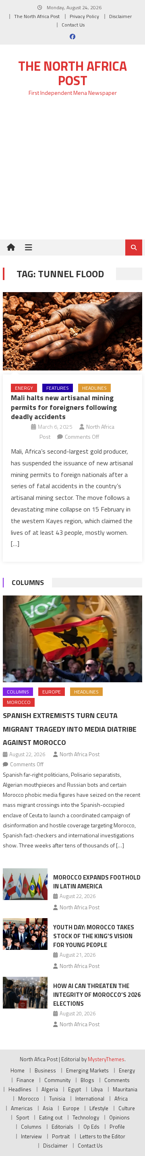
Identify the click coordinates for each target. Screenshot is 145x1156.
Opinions (119, 1117)
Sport (22, 1117)
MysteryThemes (106, 1059)
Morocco (19, 702)
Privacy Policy (84, 16)
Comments (117, 1080)
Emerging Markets (87, 1070)
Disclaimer (120, 16)
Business (45, 1070)
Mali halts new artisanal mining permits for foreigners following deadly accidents (64, 407)
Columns (28, 582)
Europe (51, 692)
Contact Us (73, 25)
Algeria (49, 1089)
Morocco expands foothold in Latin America (97, 882)
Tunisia (57, 1099)
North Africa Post (79, 754)
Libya (97, 1089)
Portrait (61, 1136)
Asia (48, 1108)
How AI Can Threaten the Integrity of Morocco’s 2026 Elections (97, 994)
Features (57, 388)
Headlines (94, 388)
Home (17, 1070)
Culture (126, 1108)
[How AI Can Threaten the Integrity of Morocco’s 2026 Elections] (25, 993)
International (89, 1099)
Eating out (50, 1117)
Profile (117, 1127)
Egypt (74, 1089)
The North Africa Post (37, 16)
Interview (31, 1136)
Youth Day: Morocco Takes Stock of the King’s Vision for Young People (93, 936)
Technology (85, 1117)
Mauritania (125, 1089)
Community (57, 1080)
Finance (25, 1080)
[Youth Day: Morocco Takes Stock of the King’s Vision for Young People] (25, 934)
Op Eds (91, 1127)
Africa (121, 1099)
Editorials (62, 1127)
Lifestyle (98, 1108)
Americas (22, 1108)
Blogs (87, 1080)
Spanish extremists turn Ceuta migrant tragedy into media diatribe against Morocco (70, 729)
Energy (24, 388)
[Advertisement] (72, 172)
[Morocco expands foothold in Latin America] (25, 884)
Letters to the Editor (102, 1136)
